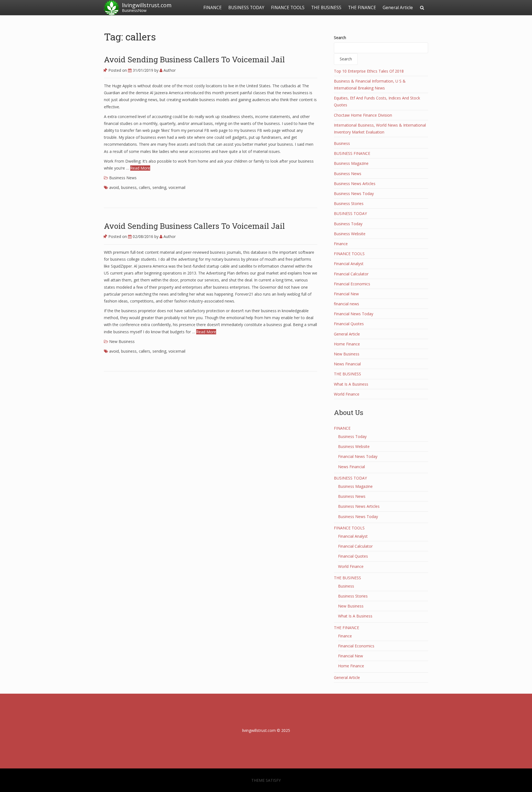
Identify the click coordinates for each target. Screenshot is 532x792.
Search (340, 37)
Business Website (349, 233)
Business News (123, 177)
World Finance (346, 394)
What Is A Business (351, 384)
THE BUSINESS (326, 8)
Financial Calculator (351, 273)
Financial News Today (353, 313)
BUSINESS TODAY (246, 8)
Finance (341, 243)
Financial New (346, 293)
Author (169, 70)
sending (159, 187)
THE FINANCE (362, 8)
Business (342, 143)
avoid (114, 187)
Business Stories (349, 203)
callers (144, 187)
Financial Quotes (349, 323)
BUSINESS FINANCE (352, 153)
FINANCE (212, 8)
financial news (346, 303)
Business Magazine (351, 163)
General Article (398, 8)
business (129, 187)
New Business (122, 341)
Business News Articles (354, 183)
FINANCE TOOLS (288, 8)
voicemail (176, 187)
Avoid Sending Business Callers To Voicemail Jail (194, 59)
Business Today (348, 223)
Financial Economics (352, 283)
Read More (140, 168)
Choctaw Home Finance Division (363, 115)
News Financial (347, 363)
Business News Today (354, 193)
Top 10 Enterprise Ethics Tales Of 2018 (369, 71)
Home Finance (347, 344)
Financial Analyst (349, 263)
